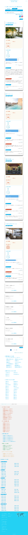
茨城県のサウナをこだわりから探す (14, 10)
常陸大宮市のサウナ (16, 381)
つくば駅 (11, 225)
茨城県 (6, 225)
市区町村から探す (8, 8)
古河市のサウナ (7, 392)
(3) (16, 374)
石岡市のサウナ (7, 386)
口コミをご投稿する (14, 290)
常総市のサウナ (15, 395)
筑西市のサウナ (15, 386)
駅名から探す (15, 8)
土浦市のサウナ (15, 392)
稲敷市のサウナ (15, 397)
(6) (7, 372)
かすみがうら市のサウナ (8, 384)
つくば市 (9, 225)
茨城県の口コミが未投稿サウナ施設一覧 (19, 14)
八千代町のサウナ (15, 389)
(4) (7, 374)
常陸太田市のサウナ (16, 384)
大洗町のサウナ (7, 381)
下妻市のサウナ (7, 389)
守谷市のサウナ (7, 395)
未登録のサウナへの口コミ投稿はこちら (18, 352)
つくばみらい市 (9, 308)
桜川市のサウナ (7, 397)
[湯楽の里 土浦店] (14, 174)
